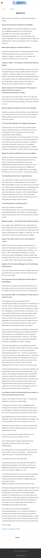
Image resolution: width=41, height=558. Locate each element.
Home (3, 9)
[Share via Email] (27, 537)
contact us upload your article (11, 529)
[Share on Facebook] (21, 537)
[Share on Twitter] (23, 537)
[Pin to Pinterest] (25, 537)
